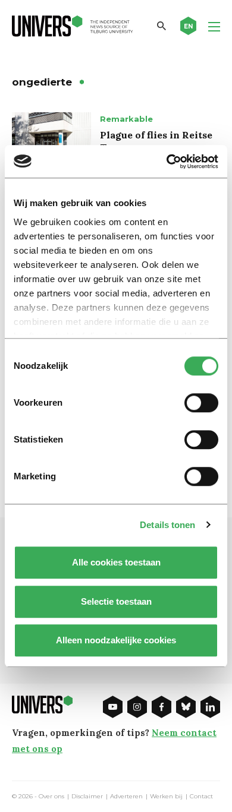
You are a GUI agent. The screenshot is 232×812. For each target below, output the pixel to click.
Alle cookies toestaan (116, 562)
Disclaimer (87, 797)
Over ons (51, 797)
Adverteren (126, 797)
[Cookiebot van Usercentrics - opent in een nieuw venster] (166, 161)
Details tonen (167, 525)
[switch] (201, 402)
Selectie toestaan (116, 601)
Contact (201, 797)
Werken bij (166, 797)
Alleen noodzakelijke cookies (116, 640)
